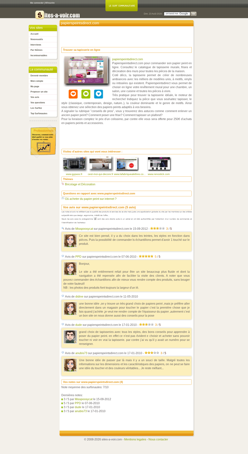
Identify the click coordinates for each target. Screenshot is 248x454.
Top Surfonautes (39, 113)
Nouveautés (37, 39)
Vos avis (35, 97)
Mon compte (37, 81)
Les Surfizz (36, 108)
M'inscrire (50, 3)
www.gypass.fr (74, 174)
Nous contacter (158, 439)
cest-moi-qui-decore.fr (101, 174)
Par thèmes (36, 50)
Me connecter (37, 3)
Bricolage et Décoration (80, 184)
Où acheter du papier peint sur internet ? (91, 198)
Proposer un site (39, 91)
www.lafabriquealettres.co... (130, 174)
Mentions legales (135, 439)
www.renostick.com (159, 174)
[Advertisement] (127, 35)
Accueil (34, 34)
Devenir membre (39, 75)
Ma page (35, 86)
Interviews (36, 45)
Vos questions (38, 102)
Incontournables (39, 55)
